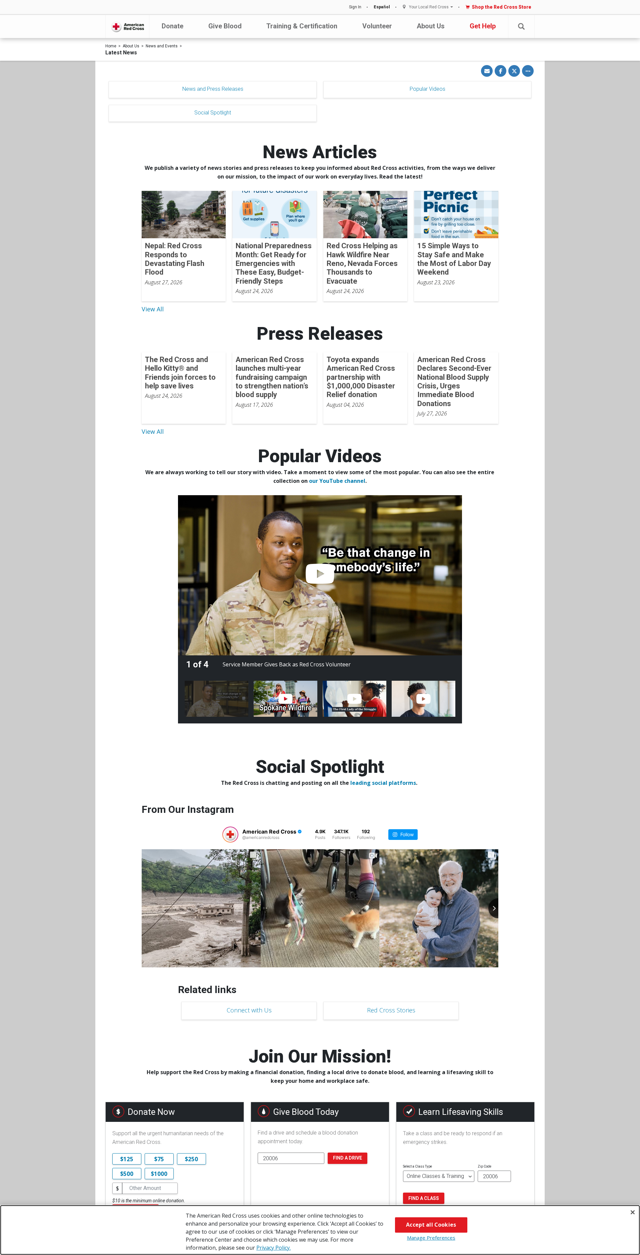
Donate (172, 26)
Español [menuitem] (382, 7)
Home (110, 46)
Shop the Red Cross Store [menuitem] (501, 7)
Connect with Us (249, 1010)
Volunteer (377, 26)
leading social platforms (383, 783)
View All (153, 309)
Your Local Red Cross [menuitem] (429, 7)
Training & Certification (301, 26)
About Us (431, 26)
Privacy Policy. (273, 1247)
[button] (521, 26)
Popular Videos (427, 89)
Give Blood (225, 26)
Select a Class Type (417, 1166)
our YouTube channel (337, 481)
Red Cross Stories (391, 1010)
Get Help (483, 26)
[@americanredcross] (230, 834)
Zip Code (484, 1166)
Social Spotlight (212, 112)
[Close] (632, 1212)
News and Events (162, 46)
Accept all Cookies (431, 1224)
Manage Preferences (431, 1237)
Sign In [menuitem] (355, 7)
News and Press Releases (212, 89)
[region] (320, 1230)
